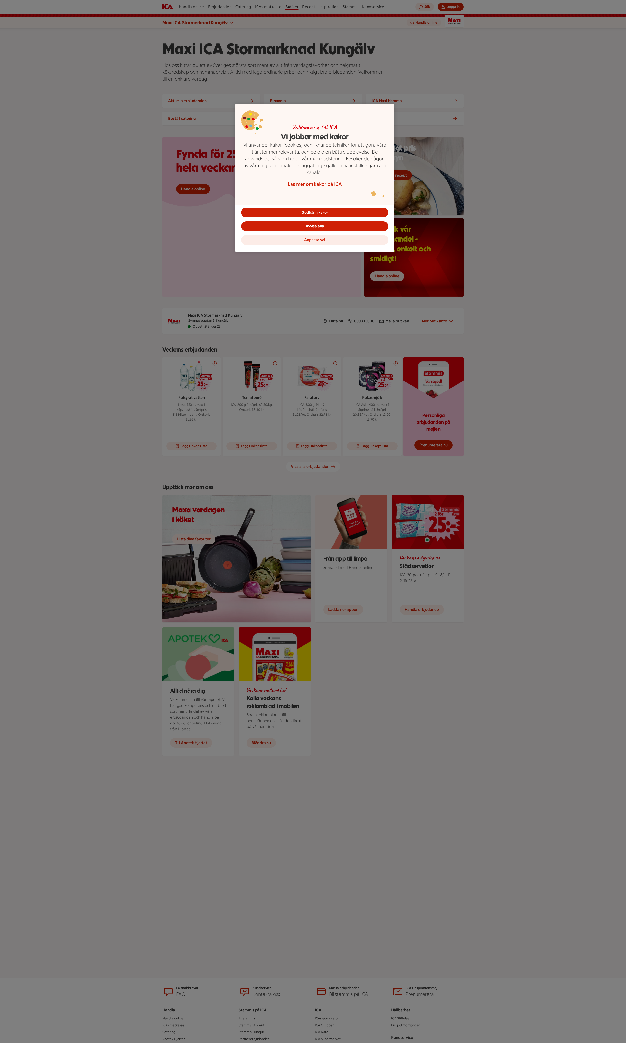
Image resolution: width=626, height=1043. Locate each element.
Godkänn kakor (315, 212)
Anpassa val (314, 239)
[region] (314, 178)
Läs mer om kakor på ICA (315, 184)
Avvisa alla (315, 226)
